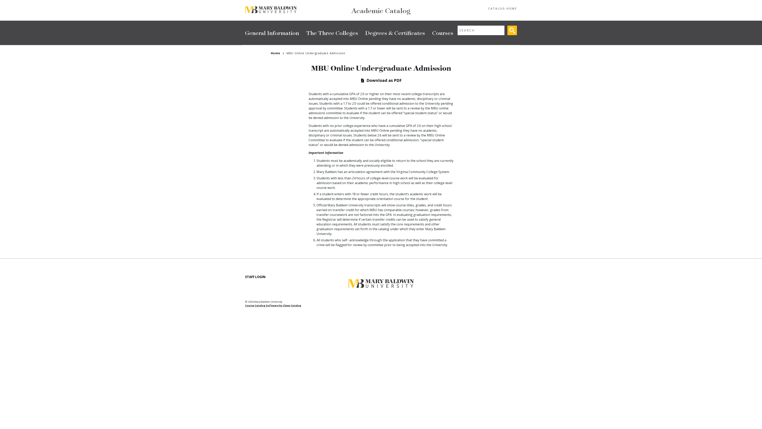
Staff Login (255, 277)
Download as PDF (384, 80)
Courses (442, 33)
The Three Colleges (332, 33)
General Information (272, 33)
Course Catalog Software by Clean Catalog (273, 305)
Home (275, 53)
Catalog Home (502, 8)
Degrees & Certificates (395, 33)
